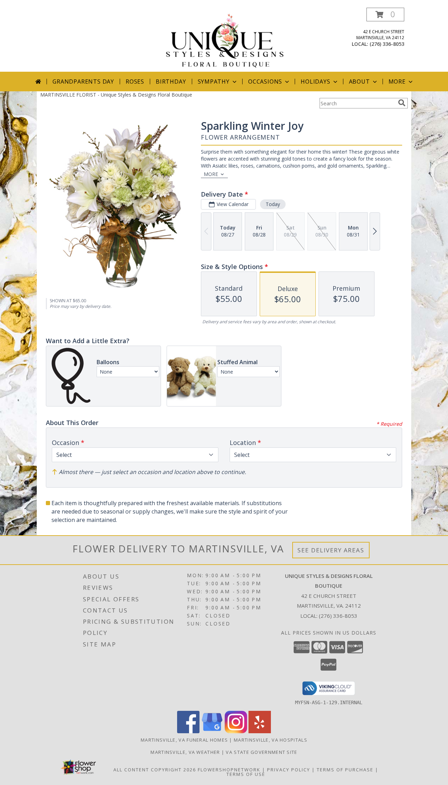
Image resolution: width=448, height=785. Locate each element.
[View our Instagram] (236, 731)
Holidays (315, 81)
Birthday (171, 81)
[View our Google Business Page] (212, 731)
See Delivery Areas (331, 550)
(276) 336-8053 (387, 44)
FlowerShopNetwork (229, 769)
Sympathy (214, 81)
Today (273, 204)
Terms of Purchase (345, 769)
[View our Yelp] (259, 731)
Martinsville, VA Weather (185, 752)
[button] (385, 14)
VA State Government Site (261, 752)
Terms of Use (245, 774)
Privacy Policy (288, 769)
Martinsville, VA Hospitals (270, 740)
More (397, 81)
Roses (135, 81)
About (359, 81)
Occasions (265, 81)
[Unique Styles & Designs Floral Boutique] (225, 39)
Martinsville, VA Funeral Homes (184, 740)
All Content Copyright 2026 (154, 769)
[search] (401, 103)
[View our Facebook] (188, 731)
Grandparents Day (83, 81)
